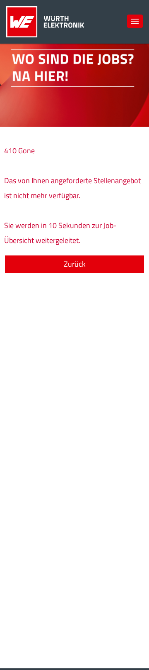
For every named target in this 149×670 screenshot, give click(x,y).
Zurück (75, 264)
